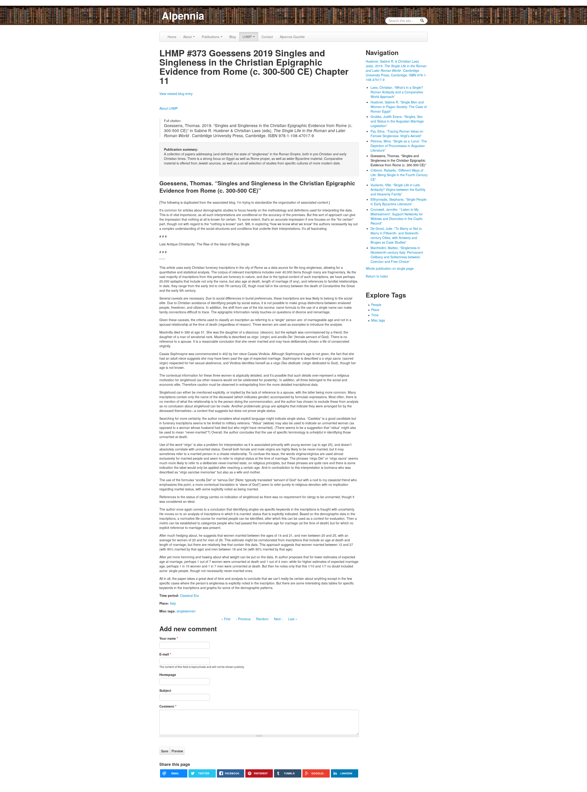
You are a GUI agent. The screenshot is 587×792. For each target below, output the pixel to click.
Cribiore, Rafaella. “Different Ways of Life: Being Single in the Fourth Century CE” (399, 175)
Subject (165, 690)
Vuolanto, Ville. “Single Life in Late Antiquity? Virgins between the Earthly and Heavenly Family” (398, 189)
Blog (232, 36)
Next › (278, 619)
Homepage (167, 674)
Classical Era (189, 595)
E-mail (165, 654)
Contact (267, 36)
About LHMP (168, 108)
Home (172, 36)
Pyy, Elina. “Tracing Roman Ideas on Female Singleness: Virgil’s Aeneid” (397, 133)
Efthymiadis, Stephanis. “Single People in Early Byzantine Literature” (398, 201)
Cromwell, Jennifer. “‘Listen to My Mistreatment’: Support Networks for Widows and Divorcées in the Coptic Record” (397, 216)
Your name (168, 638)
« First (225, 619)
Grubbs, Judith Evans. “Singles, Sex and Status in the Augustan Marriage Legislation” (397, 121)
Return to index (377, 276)
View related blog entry (176, 93)
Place (375, 309)
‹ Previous (243, 619)
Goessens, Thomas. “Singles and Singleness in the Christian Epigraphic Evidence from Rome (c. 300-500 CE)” (398, 160)
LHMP (247, 36)
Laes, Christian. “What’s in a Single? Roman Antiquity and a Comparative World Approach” (397, 92)
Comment (167, 706)
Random (262, 619)
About (188, 36)
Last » (292, 619)
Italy (173, 603)
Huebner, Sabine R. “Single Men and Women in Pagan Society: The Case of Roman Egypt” (399, 107)
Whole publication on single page (390, 268)
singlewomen (186, 611)
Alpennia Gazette (292, 36)
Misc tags (378, 320)
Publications (211, 36)
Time (375, 315)
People (376, 304)
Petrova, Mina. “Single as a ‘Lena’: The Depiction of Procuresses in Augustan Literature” (399, 146)
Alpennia (183, 15)
